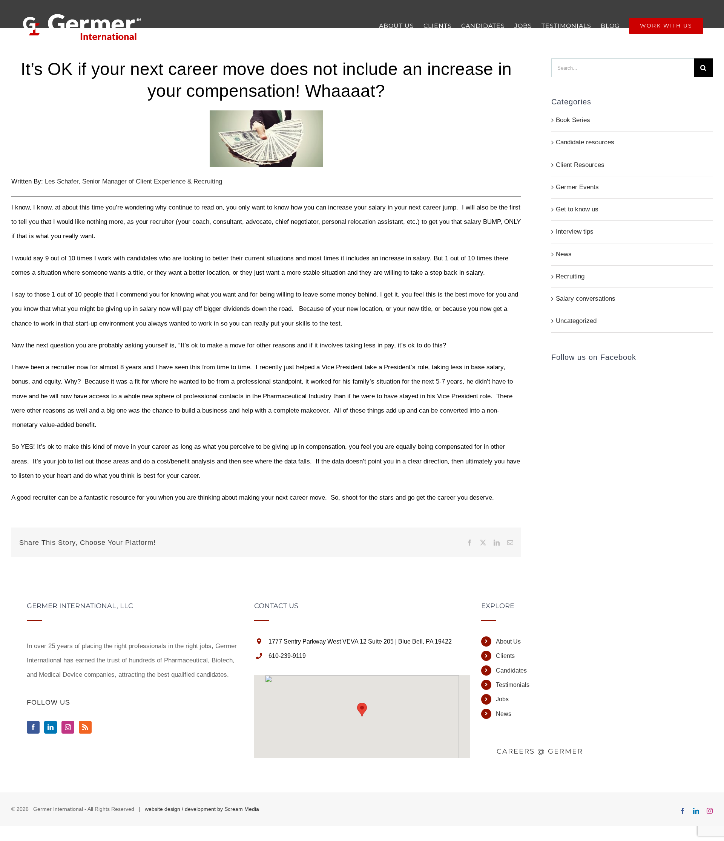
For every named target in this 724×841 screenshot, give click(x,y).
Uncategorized (576, 320)
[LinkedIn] (50, 727)
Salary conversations (585, 298)
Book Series (573, 120)
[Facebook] (33, 727)
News (564, 254)
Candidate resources (585, 142)
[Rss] (85, 727)
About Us (508, 641)
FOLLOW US (48, 702)
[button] (362, 710)
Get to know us (577, 209)
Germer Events (577, 187)
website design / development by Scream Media (202, 809)
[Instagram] (67, 727)
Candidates (511, 670)
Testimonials (512, 685)
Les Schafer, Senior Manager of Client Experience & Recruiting (132, 181)
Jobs (502, 699)
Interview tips (575, 231)
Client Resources (580, 164)
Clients (505, 656)
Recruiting (570, 276)
